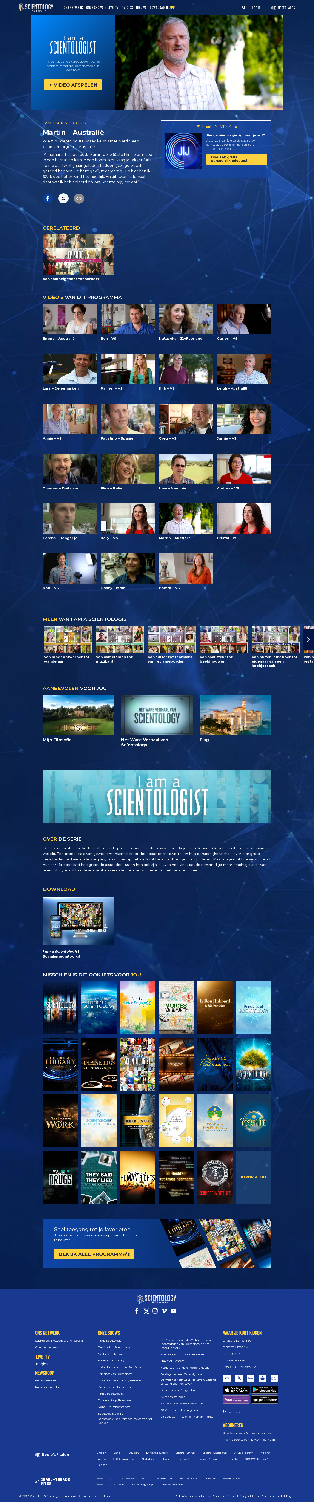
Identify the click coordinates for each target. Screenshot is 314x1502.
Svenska (233, 1459)
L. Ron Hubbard (162, 1478)
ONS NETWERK (73, 7)
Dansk (117, 1452)
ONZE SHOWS (95, 7)
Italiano (101, 1459)
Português (184, 1459)
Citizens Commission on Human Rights (186, 1416)
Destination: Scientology (114, 1347)
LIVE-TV (113, 7)
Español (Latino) (185, 1452)
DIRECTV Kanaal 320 (237, 1340)
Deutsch (134, 1452)
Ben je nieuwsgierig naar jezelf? (235, 135)
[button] (5, 639)
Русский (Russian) (208, 1459)
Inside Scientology (109, 1340)
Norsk (166, 1459)
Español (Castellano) (215, 1452)
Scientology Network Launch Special (59, 1340)
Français (102, 1465)
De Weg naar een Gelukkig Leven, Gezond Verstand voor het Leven (188, 1381)
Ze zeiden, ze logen (172, 1396)
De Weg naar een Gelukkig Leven (182, 1374)
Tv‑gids (41, 1364)
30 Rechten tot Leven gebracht (181, 1410)
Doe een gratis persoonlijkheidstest (229, 159)
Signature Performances (114, 1407)
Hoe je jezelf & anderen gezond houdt (184, 1367)
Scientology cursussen (132, 1478)
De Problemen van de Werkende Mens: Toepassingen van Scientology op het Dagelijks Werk (185, 1343)
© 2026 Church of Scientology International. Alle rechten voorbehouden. (67, 1496)
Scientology (104, 1478)
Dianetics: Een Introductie (115, 1387)
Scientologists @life (110, 1413)
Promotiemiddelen (47, 1387)
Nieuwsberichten (46, 1380)
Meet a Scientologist (111, 1354)
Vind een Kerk (188, 1478)
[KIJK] (253, 1007)
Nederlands (149, 1459)
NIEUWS (141, 7)
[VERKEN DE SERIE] (60, 1007)
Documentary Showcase (114, 1400)
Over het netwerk (47, 1347)
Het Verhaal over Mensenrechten (181, 1403)
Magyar (265, 1452)
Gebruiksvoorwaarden (190, 1496)
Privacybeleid (245, 1496)
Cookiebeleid (221, 1496)
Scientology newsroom (111, 1484)
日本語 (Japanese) (123, 1459)
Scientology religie (143, 1484)
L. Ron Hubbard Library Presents (119, 1380)
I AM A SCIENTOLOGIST (65, 123)
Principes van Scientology (115, 1373)
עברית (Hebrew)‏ (244, 1452)
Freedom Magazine (173, 1484)
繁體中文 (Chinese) (256, 1459)
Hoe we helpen (232, 1478)
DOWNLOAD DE (162, 7)
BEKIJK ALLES (254, 1177)
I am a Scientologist (111, 1393)
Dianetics (210, 1478)
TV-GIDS (127, 7)
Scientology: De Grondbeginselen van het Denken (125, 1420)
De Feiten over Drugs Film (177, 1390)
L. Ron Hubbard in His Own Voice (120, 1367)
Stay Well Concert (172, 1361)
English (101, 1452)
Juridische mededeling (276, 1496)
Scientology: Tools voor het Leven (182, 1354)
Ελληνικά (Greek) (157, 1452)
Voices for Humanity (111, 1360)
